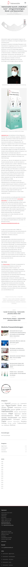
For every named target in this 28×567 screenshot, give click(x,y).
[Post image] (4, 333)
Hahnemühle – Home (7, 562)
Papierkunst (10, 421)
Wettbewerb (6, 425)
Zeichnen (12, 425)
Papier (3, 421)
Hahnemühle (7, 411)
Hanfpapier (16, 411)
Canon (18, 403)
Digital (2, 405)
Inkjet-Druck (17, 413)
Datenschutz (3, 541)
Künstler (4, 417)
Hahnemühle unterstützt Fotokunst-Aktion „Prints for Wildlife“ (17, 356)
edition (25, 405)
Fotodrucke (25, 407)
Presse (15, 296)
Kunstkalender (24, 415)
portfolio (14, 423)
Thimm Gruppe (6, 264)
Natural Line (24, 419)
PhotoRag (3, 423)
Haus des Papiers (23, 411)
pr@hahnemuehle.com (5, 522)
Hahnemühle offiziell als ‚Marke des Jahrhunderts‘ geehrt (17, 341)
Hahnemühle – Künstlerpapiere (9, 556)
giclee (18, 409)
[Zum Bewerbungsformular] (6, 393)
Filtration (4, 300)
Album (2, 403)
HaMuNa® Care (4, 135)
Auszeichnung (13, 403)
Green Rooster (24, 409)
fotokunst (13, 409)
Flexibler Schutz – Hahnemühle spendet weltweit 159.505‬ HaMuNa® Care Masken (18, 373)
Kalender (24, 413)
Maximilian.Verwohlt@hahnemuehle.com (10, 223)
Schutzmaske (14, 303)
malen (19, 417)
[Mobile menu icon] (25, 3)
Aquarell (7, 403)
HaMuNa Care (22, 300)
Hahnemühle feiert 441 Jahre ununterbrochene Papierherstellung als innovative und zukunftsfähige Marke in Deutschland (18, 333)
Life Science (11, 296)
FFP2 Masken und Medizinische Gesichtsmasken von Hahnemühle (17, 349)
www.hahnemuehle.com (6, 523)
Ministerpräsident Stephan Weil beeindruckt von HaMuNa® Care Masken (17, 365)
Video (2, 425)
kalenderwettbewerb (7, 415)
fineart (10, 407)
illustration (4, 413)
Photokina (24, 421)
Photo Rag (9, 423)
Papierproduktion (16, 421)
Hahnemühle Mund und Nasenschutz (13, 300)
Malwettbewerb (6, 419)
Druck (20, 405)
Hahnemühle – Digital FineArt (8, 553)
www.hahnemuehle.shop (8, 525)
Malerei (24, 417)
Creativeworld (23, 403)
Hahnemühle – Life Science (8, 559)
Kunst (17, 415)
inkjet (10, 413)
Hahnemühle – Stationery (8, 565)
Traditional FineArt (22, 423)
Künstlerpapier (12, 417)
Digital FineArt (11, 405)
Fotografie (5, 409)
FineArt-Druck (17, 407)
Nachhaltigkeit (16, 419)
